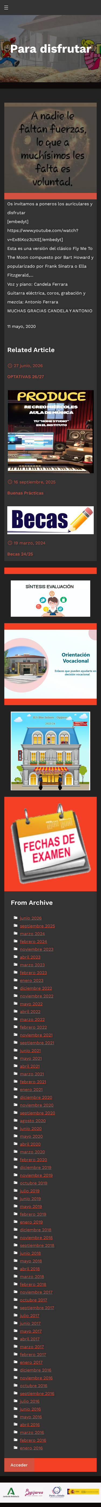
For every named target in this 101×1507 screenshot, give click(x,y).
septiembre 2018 (37, 1245)
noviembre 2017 (36, 1292)
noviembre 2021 (36, 1035)
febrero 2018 (33, 1284)
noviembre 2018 (36, 1237)
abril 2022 (30, 1011)
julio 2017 (29, 1315)
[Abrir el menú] (6, 7)
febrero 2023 (33, 972)
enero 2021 (31, 1089)
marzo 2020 (32, 1151)
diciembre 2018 (35, 1229)
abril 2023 (30, 957)
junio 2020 (31, 1128)
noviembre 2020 (37, 1105)
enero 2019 (31, 1222)
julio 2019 (30, 1190)
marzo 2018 (32, 1276)
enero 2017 (31, 1362)
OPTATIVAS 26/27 (25, 376)
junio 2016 (30, 1409)
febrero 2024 (33, 941)
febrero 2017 (33, 1354)
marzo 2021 (32, 1074)
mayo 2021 (31, 1058)
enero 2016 (31, 1448)
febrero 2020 (33, 1159)
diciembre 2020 (36, 1097)
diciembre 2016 (35, 1370)
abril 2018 (30, 1268)
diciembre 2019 (35, 1167)
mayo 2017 (31, 1331)
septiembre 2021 (37, 1042)
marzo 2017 (32, 1346)
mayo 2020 (31, 1136)
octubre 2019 (33, 1183)
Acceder (19, 1464)
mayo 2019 (31, 1206)
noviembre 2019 (36, 1175)
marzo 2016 (32, 1432)
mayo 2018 (31, 1261)
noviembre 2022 (36, 996)
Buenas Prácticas (25, 493)
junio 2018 (30, 1253)
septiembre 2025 (37, 925)
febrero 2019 (33, 1214)
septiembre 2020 (37, 1112)
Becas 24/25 (20, 554)
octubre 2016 (33, 1385)
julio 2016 (30, 1401)
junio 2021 (30, 1050)
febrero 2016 (33, 1440)
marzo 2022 (32, 1019)
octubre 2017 (33, 1300)
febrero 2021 (33, 1081)
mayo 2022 (31, 1003)
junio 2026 (31, 918)
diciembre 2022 (36, 988)
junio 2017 (30, 1323)
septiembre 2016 (37, 1393)
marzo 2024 (32, 933)
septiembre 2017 (37, 1307)
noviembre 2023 (36, 949)
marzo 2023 (32, 964)
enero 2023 (31, 980)
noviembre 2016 (36, 1377)
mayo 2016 (31, 1416)
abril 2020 (30, 1144)
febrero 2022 (33, 1027)
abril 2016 (30, 1424)
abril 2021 (30, 1066)
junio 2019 (30, 1198)
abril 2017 (30, 1338)
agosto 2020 (33, 1120)
